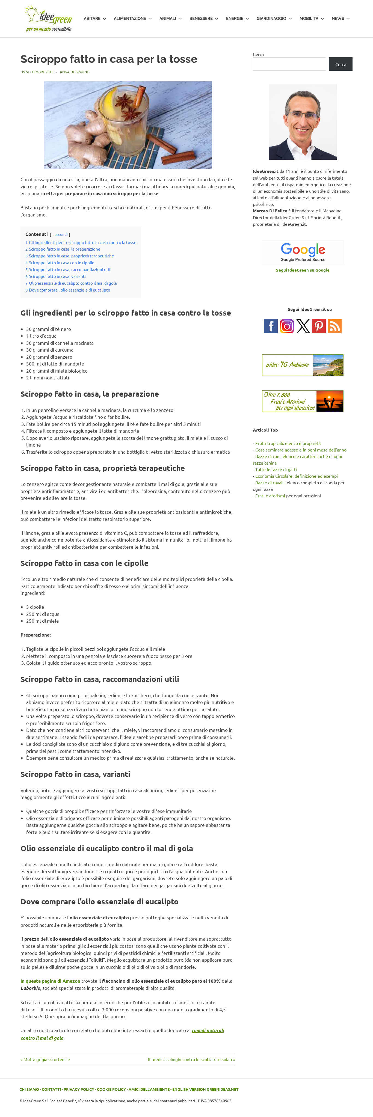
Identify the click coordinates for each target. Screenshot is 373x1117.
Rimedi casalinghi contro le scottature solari (190, 1059)
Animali (167, 18)
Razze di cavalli (270, 482)
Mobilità (309, 18)
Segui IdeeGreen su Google (303, 270)
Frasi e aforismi (270, 495)
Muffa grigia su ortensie (46, 1059)
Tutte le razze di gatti (276, 469)
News (338, 18)
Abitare (92, 18)
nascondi (60, 234)
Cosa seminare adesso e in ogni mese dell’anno (301, 449)
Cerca (258, 54)
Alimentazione (130, 18)
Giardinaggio (271, 18)
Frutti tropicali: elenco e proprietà (288, 443)
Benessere (201, 18)
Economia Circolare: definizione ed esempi (296, 476)
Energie (234, 18)
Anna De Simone (74, 71)
